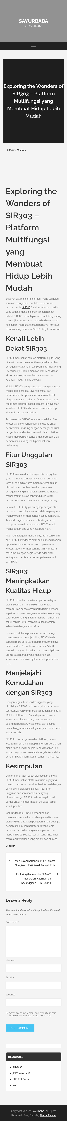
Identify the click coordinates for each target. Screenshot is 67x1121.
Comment (12, 922)
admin (12, 845)
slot (15, 1085)
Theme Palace (48, 1115)
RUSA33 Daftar (21, 1079)
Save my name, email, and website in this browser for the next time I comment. (32, 1014)
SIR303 (26, 307)
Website (10, 994)
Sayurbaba (33, 21)
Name (10, 960)
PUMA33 (17, 1067)
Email (10, 977)
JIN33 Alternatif (21, 1073)
